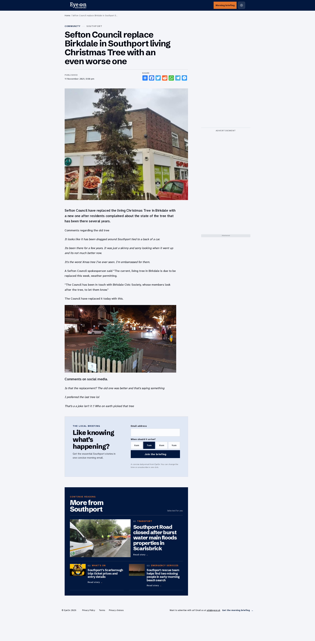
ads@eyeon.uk (213, 610)
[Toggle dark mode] (241, 5)
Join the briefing (155, 454)
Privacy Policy (88, 610)
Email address (139, 426)
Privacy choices (116, 610)
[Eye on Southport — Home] (78, 5)
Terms (102, 610)
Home (67, 15)
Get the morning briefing (237, 610)
